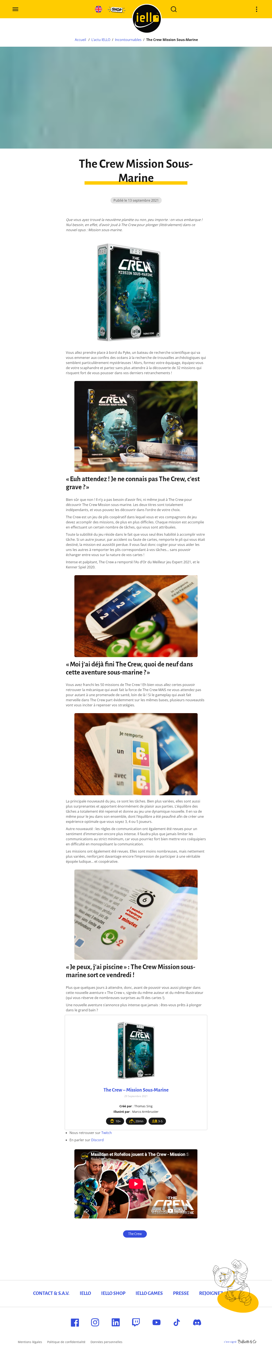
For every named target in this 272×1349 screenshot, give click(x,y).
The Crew (135, 1234)
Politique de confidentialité (66, 1342)
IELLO (85, 1293)
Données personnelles (106, 1342)
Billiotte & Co (247, 1342)
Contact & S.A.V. (51, 1293)
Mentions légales (30, 1342)
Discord (97, 1140)
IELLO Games (149, 1293)
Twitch (106, 1132)
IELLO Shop (113, 1293)
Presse (181, 1293)
